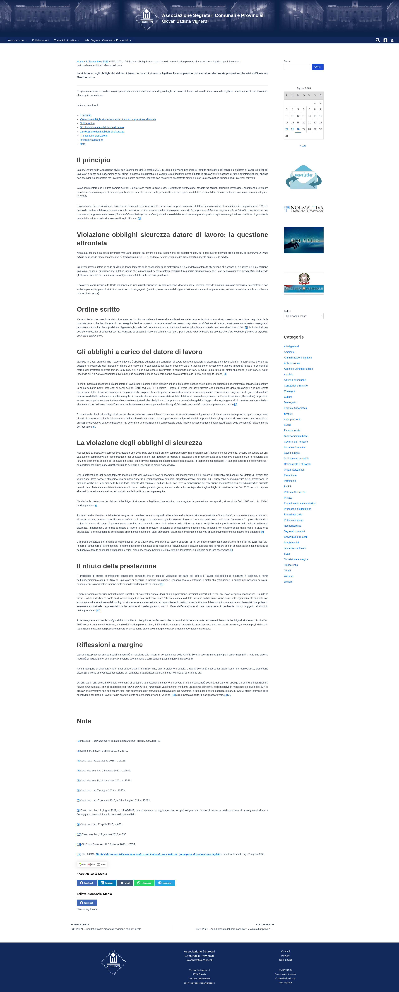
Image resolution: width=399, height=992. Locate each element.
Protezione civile (293, 514)
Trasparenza (291, 565)
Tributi (287, 570)
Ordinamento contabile (296, 458)
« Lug (302, 145)
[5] (94, 426)
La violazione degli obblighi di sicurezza (102, 131)
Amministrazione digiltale (298, 357)
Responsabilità (292, 525)
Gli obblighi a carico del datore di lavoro (102, 127)
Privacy (288, 497)
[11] (174, 695)
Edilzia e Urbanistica (295, 408)
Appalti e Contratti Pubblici (298, 369)
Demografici (290, 402)
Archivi (287, 311)
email (127, 882)
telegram (167, 882)
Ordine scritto (87, 123)
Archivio (288, 374)
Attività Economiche (295, 380)
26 (298, 129)
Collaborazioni (40, 40)
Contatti (285, 951)
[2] (246, 327)
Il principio (85, 115)
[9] (161, 584)
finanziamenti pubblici (296, 436)
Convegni (289, 391)
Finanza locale (292, 430)
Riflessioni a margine (91, 140)
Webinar (288, 576)
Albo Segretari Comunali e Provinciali (106, 40)
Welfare (288, 581)
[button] (25, 40)
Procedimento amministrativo (300, 503)
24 (286, 129)
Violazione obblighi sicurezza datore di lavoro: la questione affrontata (118, 119)
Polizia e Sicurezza (294, 492)
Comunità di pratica (65, 40)
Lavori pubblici (292, 453)
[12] (228, 695)
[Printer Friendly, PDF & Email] (92, 864)
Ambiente (289, 352)
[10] (98, 610)
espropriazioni (292, 419)
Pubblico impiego (293, 520)
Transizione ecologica (296, 559)
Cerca (287, 61)
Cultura (288, 397)
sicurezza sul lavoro (295, 548)
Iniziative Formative (294, 447)
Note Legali (285, 959)
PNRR (287, 486)
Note (82, 144)
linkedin (109, 882)
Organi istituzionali (294, 469)
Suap (287, 553)
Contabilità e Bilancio (296, 385)
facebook (88, 882)
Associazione (16, 40)
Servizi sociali (291, 542)
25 (292, 129)
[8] (231, 550)
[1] (139, 218)
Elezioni (288, 413)
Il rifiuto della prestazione (94, 135)
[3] (225, 374)
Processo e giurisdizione (297, 509)
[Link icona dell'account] (392, 40)
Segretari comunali (294, 531)
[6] (96, 505)
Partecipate (290, 475)
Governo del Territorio (296, 441)
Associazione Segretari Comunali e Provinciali (213, 15)
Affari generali (291, 346)
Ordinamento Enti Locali (297, 464)
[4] (235, 404)
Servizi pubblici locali (296, 537)
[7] (262, 531)
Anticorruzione (292, 363)
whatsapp (146, 882)
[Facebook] (385, 40)
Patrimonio (290, 481)
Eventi (287, 425)
